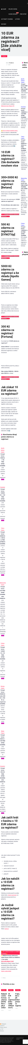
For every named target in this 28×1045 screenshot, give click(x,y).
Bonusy (4, 56)
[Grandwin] (2, 485)
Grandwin (2, 487)
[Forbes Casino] (2, 641)
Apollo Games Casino (2, 450)
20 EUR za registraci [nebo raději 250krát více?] (11, 1001)
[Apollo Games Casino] (2, 446)
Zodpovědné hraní (20, 1037)
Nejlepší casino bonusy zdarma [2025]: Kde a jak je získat (4, 1001)
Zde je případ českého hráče (10, 130)
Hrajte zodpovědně (6, 971)
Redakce (11, 63)
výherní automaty (12, 895)
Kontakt (17, 1039)
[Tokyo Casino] (2, 526)
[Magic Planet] (2, 729)
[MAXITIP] (14, 3)
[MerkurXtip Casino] (2, 581)
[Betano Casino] (2, 684)
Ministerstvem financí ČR (7, 106)
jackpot (7, 928)
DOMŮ (4, 9)
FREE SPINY (23, 14)
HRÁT (2, 479)
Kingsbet (2, 766)
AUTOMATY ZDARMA (7, 19)
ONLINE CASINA (12, 9)
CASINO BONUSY (13, 14)
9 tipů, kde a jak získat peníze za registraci (18, 1000)
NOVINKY (3, 24)
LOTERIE (17, 19)
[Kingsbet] (2, 764)
